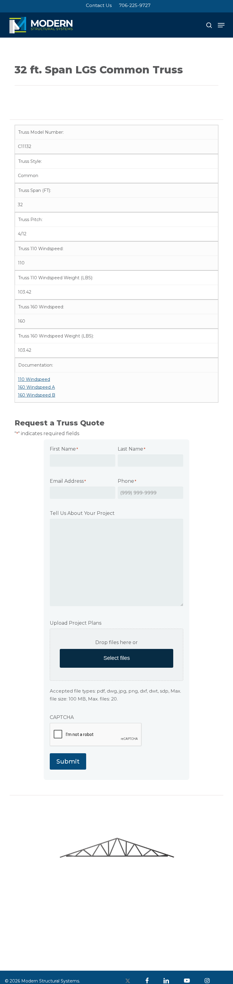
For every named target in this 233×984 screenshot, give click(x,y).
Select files (116, 658)
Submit (67, 761)
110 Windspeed (34, 379)
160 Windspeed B (36, 395)
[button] (221, 25)
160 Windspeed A (36, 387)
